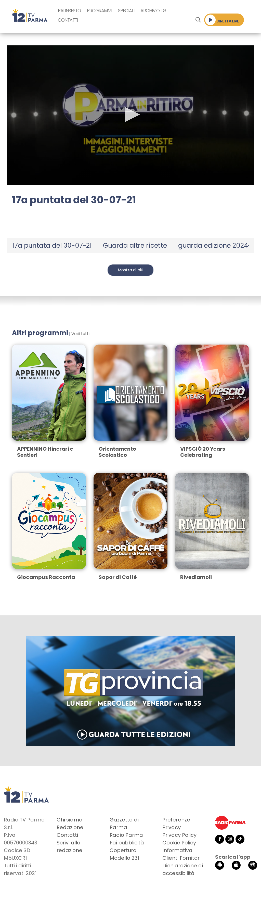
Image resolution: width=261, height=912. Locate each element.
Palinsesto (69, 10)
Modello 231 (124, 858)
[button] (130, 114)
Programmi (99, 10)
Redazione (70, 827)
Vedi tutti (80, 334)
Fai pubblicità (127, 842)
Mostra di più (130, 270)
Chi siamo (69, 819)
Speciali (126, 10)
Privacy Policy (179, 835)
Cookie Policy (179, 842)
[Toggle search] (198, 19)
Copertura (123, 850)
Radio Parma (126, 835)
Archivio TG (153, 10)
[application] (130, 115)
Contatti (68, 20)
